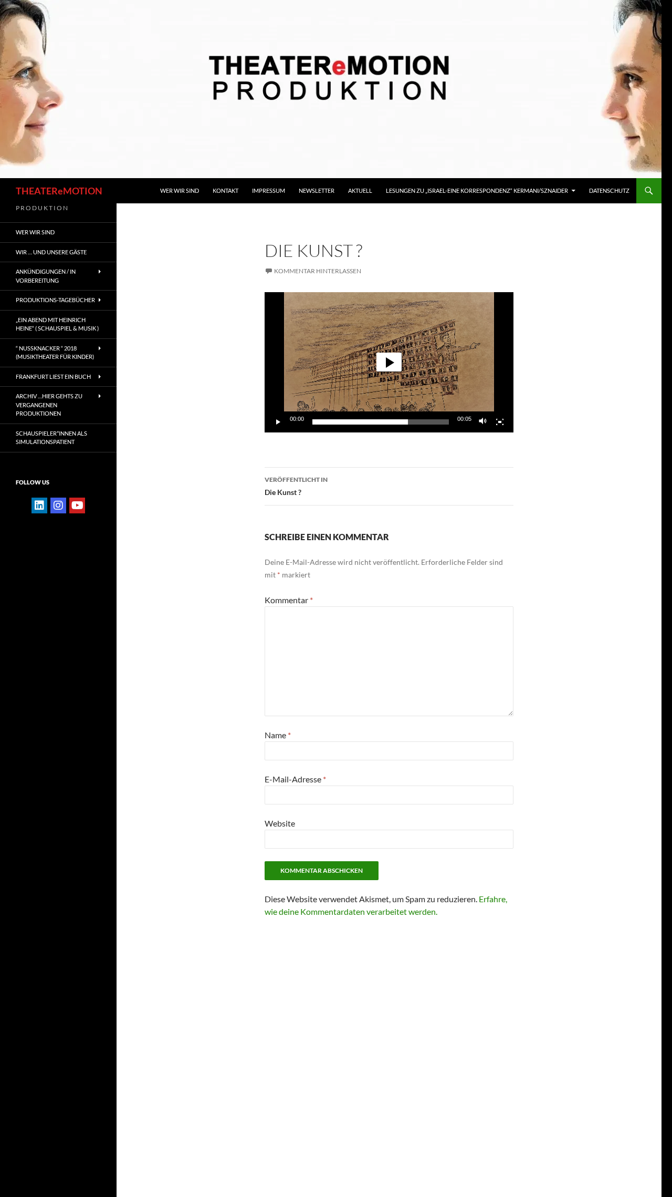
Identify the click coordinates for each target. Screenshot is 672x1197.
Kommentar (289, 600)
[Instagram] (58, 505)
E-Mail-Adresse (295, 779)
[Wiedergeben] (278, 422)
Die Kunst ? (296, 486)
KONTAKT (225, 190)
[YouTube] (77, 505)
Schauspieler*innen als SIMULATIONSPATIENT (51, 438)
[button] (389, 362)
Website (280, 823)
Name (278, 735)
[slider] (380, 422)
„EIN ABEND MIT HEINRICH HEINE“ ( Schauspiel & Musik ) (57, 324)
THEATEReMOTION (59, 191)
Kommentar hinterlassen (317, 271)
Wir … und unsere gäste (51, 252)
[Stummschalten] (483, 422)
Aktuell (360, 190)
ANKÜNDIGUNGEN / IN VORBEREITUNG (46, 276)
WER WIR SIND (179, 190)
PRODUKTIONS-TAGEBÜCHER (55, 299)
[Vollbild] (500, 422)
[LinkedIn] (39, 505)
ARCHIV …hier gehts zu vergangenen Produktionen (49, 405)
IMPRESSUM (268, 190)
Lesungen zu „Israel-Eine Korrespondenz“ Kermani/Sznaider (477, 190)
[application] (389, 362)
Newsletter (316, 190)
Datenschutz (609, 190)
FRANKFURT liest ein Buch (53, 376)
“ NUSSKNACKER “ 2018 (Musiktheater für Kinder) (55, 352)
